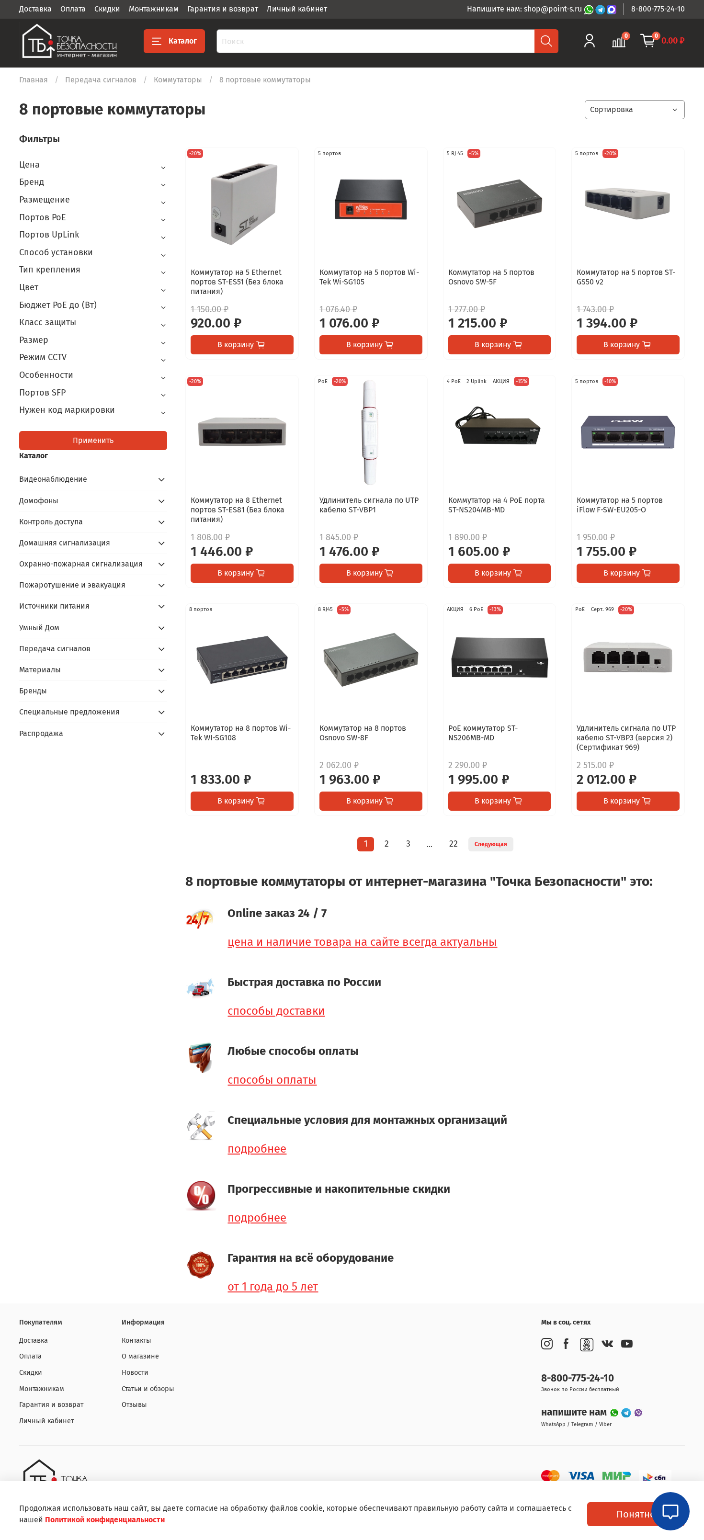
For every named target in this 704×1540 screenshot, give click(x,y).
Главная (33, 79)
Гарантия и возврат (222, 8)
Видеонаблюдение (53, 479)
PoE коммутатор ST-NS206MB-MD (483, 733)
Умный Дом (39, 627)
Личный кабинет (297, 8)
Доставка (35, 8)
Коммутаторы (178, 79)
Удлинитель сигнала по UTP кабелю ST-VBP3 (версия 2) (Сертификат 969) (626, 738)
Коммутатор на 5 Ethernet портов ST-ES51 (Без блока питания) (237, 282)
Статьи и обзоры (148, 1389)
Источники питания (54, 606)
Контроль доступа (51, 521)
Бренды (33, 690)
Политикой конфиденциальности (105, 1519)
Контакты (136, 1340)
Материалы (40, 669)
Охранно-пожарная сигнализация (81, 563)
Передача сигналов (100, 79)
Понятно (636, 1514)
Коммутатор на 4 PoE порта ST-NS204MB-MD (496, 505)
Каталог (183, 40)
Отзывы (134, 1405)
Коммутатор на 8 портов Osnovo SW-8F (362, 733)
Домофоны (38, 500)
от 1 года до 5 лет (272, 1286)
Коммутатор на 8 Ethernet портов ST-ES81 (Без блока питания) (237, 510)
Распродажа (41, 733)
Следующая (491, 844)
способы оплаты (272, 1080)
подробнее (256, 1148)
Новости (135, 1373)
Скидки (107, 8)
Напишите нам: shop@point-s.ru (525, 8)
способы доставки (276, 1011)
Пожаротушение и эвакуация (72, 584)
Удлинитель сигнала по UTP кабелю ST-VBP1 (369, 505)
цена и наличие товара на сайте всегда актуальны (362, 942)
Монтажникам (154, 8)
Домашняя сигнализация (64, 542)
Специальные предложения (69, 711)
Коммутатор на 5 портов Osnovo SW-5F (491, 277)
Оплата (73, 8)
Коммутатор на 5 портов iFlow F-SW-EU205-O (620, 505)
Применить (93, 440)
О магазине (140, 1356)
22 (453, 844)
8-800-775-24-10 (658, 8)
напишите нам (575, 1412)
